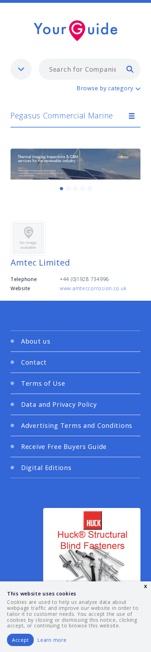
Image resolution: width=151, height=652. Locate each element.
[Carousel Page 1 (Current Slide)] (61, 188)
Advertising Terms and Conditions (76, 425)
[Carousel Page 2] (68, 188)
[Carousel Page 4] (82, 188)
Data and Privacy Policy (59, 404)
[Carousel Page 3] (75, 188)
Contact (34, 362)
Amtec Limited (40, 262)
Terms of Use (43, 383)
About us (36, 341)
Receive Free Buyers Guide (64, 446)
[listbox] (21, 69)
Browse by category (105, 88)
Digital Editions (46, 467)
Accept (20, 640)
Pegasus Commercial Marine (62, 115)
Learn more (51, 640)
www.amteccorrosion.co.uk (93, 288)
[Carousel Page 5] (89, 188)
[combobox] (89, 69)
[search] (130, 69)
